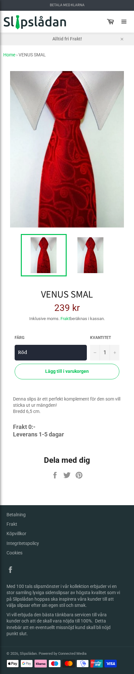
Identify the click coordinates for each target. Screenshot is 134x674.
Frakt (65, 318)
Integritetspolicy (23, 543)
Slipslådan (28, 654)
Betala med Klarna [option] (67, 5)
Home (9, 54)
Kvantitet (100, 337)
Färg (19, 337)
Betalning (16, 514)
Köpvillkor (16, 533)
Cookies (14, 552)
